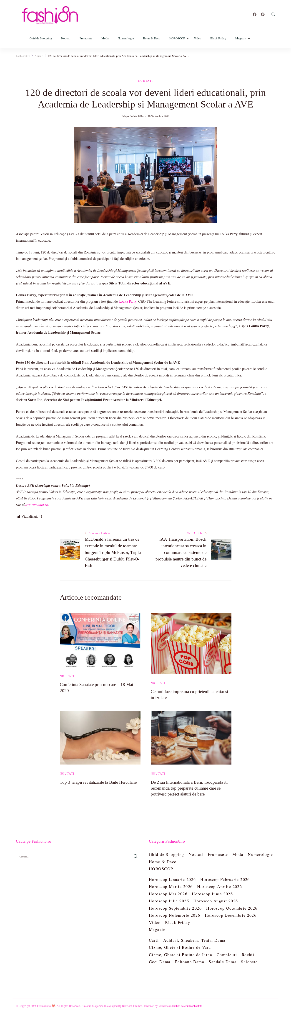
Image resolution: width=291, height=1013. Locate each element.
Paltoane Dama (189, 961)
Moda (105, 38)
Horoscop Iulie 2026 (169, 900)
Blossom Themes (132, 1006)
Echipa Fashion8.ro (132, 116)
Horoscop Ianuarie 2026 (172, 879)
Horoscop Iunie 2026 (212, 893)
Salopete (249, 961)
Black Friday (218, 38)
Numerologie (126, 38)
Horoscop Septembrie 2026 (175, 908)
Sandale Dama (222, 961)
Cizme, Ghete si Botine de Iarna (180, 954)
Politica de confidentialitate (187, 1006)
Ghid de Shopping (41, 38)
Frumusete (86, 38)
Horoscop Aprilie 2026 (219, 886)
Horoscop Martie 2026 (171, 886)
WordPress (164, 1006)
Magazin (240, 38)
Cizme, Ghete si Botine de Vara (180, 947)
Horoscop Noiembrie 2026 (174, 915)
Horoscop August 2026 (215, 900)
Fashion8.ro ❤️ (46, 1006)
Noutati (65, 38)
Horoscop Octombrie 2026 (232, 908)
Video (197, 38)
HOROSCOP (177, 38)
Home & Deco (151, 38)
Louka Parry (127, 301)
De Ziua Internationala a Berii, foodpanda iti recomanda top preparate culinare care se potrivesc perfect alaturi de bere (189, 788)
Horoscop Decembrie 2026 (231, 915)
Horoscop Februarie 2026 (225, 879)
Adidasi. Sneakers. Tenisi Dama (194, 940)
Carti (154, 940)
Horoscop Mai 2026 (168, 893)
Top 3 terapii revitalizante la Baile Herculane (98, 782)
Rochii (248, 954)
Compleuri (227, 954)
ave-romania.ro (36, 504)
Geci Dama (160, 961)
